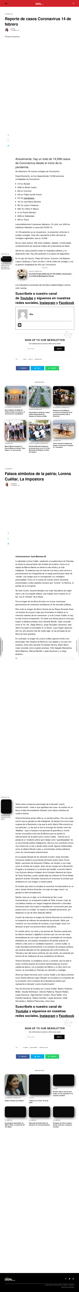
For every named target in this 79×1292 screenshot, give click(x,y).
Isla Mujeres (28, 198)
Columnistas (8, 468)
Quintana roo (38, 359)
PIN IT (45, 730)
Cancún (31, 271)
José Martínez (33, 1047)
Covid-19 (30, 359)
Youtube (26, 298)
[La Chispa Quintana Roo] (39, 3)
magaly (15, 484)
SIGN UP (59, 349)
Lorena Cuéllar (43, 1047)
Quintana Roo (9, 13)
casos (24, 359)
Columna (25, 1047)
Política (31, 1097)
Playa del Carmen (34, 443)
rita (14, 29)
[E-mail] (19, 325)
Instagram (47, 302)
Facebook (66, 302)
